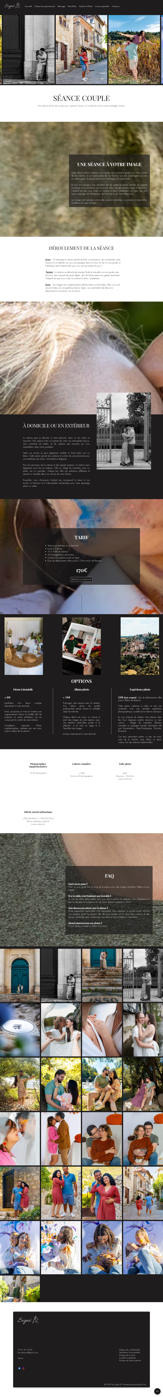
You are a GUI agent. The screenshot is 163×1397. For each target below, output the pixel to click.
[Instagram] (23, 1368)
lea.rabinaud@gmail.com (28, 1352)
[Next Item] (159, 49)
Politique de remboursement (130, 1360)
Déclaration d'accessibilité (129, 1352)
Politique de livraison (127, 1355)
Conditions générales (127, 1357)
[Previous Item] (4, 49)
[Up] (157, 1391)
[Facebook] (19, 1368)
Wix (145, 1384)
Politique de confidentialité (129, 1349)
